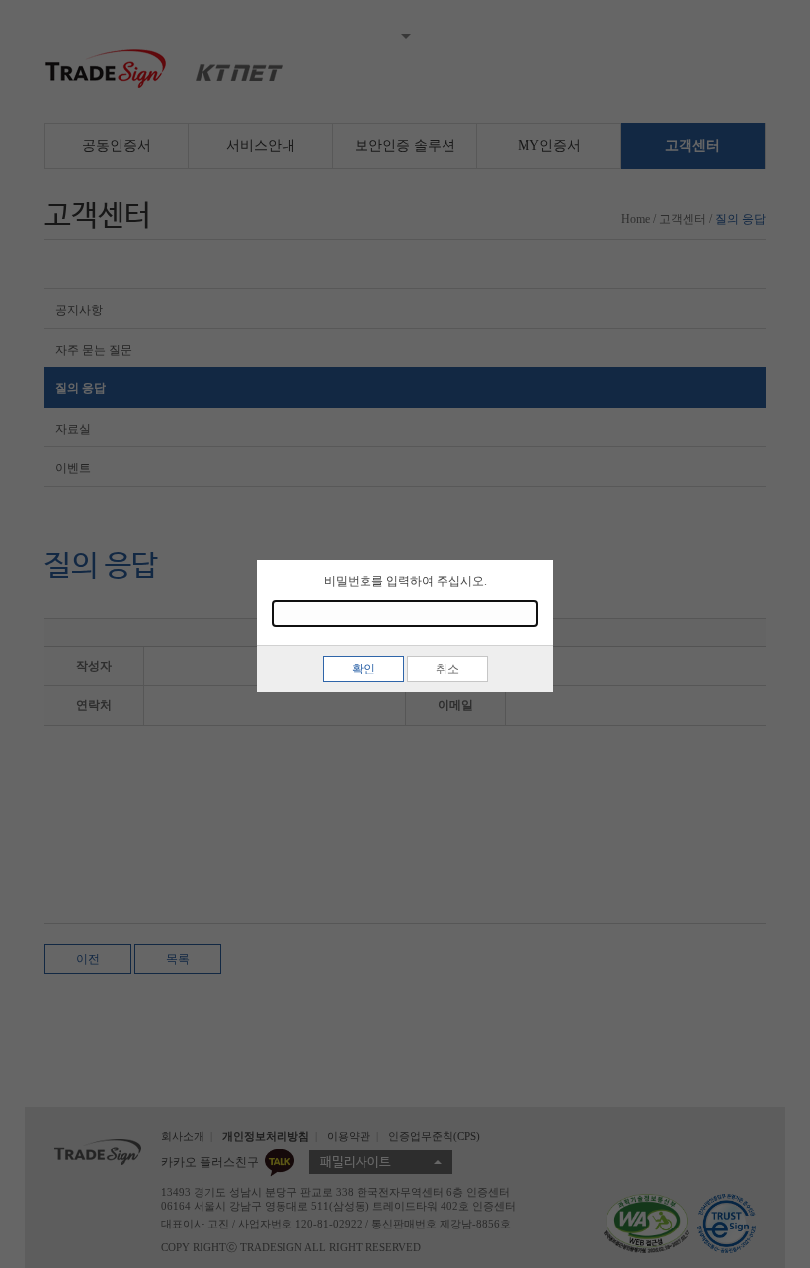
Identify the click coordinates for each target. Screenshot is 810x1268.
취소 (447, 668)
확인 (363, 668)
